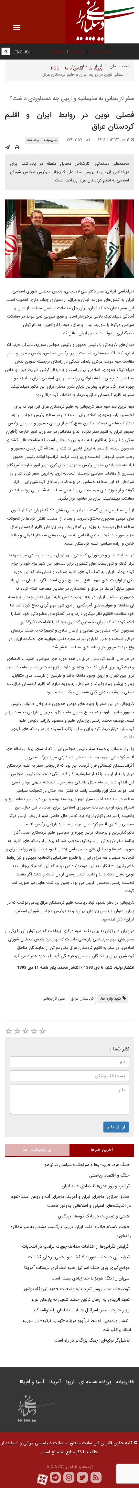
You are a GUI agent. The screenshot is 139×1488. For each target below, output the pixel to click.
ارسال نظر (116, 1127)
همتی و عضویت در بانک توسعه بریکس (94, 1216)
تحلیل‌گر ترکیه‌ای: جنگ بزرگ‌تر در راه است (92, 1340)
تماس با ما (74, 68)
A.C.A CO (55, 1467)
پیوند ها (95, 68)
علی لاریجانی (53, 998)
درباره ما (77, 51)
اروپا (70, 1382)
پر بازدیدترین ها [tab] (37, 1149)
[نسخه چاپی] (17, 147)
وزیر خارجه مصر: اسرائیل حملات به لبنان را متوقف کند (82, 1310)
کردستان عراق (82, 998)
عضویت (57, 51)
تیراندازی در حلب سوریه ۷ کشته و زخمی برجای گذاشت (79, 1257)
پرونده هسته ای (95, 1382)
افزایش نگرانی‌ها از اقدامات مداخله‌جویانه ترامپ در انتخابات (76, 1246)
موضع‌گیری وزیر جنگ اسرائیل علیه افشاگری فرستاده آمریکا (77, 1267)
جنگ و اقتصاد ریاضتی (110, 1175)
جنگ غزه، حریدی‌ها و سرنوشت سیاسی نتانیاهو (88, 1164)
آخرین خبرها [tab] (102, 1149)
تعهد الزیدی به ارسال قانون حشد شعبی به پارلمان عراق (80, 1299)
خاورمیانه (50, 140)
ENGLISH (23, 52)
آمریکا (55, 1382)
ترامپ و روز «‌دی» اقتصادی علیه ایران (96, 1185)
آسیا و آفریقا (32, 1382)
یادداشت (33, 140)
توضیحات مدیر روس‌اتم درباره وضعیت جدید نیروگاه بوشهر (77, 1288)
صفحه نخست (101, 51)
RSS (55, 68)
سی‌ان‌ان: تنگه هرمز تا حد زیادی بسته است (91, 1278)
